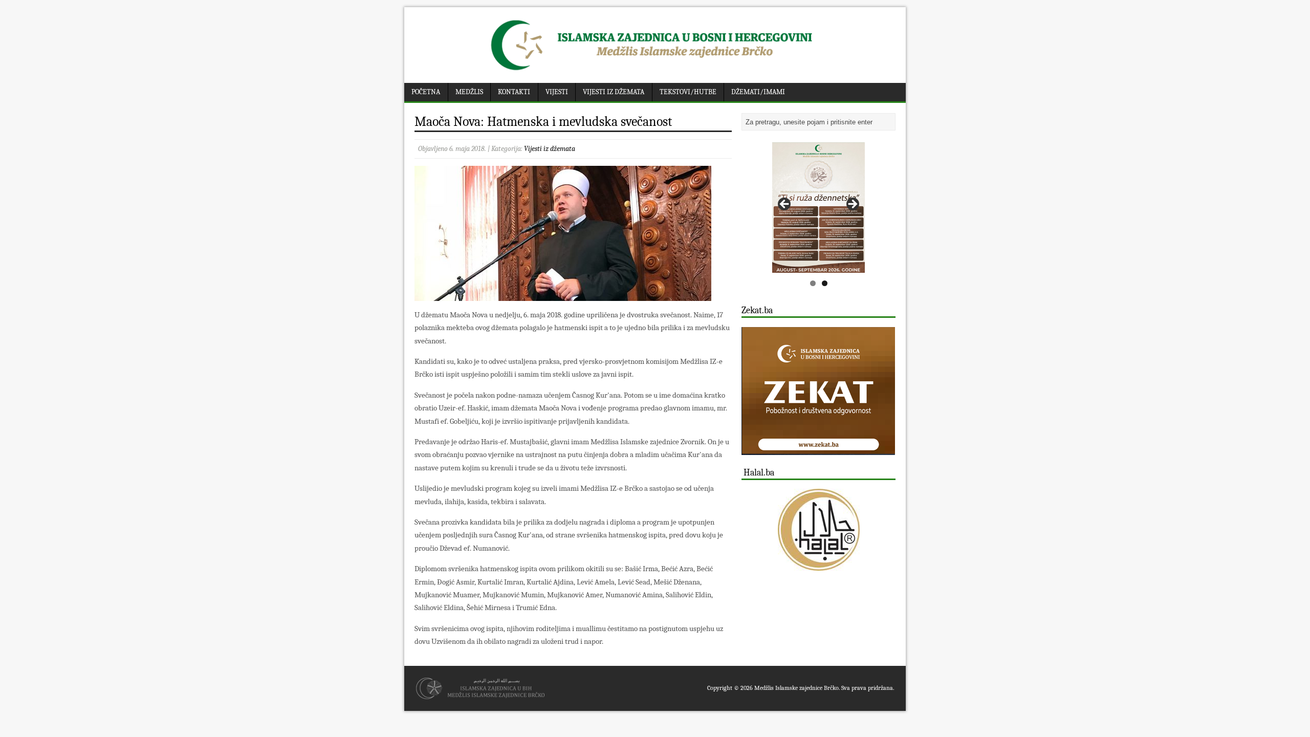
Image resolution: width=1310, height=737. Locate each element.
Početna (425, 92)
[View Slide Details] (818, 207)
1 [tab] (813, 283)
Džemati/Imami (758, 92)
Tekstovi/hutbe (688, 92)
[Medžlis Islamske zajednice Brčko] (655, 70)
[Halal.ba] (818, 530)
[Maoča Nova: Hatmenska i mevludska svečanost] (562, 294)
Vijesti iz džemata (613, 92)
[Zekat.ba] (818, 449)
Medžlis (469, 92)
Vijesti (556, 92)
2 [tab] (824, 283)
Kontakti (514, 92)
